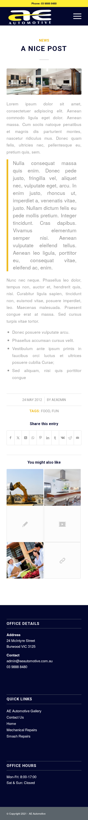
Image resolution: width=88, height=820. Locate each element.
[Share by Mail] (77, 438)
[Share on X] (18, 438)
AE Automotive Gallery (24, 710)
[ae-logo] (36, 16)
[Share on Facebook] (10, 438)
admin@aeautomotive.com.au (30, 660)
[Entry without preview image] (25, 524)
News (44, 40)
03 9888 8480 (49, 3)
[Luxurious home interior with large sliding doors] (44, 81)
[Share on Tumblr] (55, 438)
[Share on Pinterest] (40, 438)
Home (11, 723)
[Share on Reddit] (70, 438)
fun (55, 411)
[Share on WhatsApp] (33, 438)
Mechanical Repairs (22, 729)
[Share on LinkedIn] (47, 438)
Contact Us (15, 717)
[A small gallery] (62, 487)
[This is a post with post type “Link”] (62, 560)
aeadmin (59, 400)
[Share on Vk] (62, 438)
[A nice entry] (25, 487)
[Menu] (75, 16)
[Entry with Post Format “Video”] (62, 524)
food (45, 411)
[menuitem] (75, 16)
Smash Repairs (19, 736)
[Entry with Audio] (25, 560)
